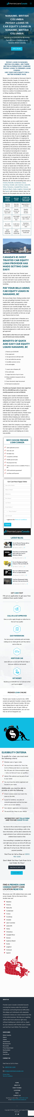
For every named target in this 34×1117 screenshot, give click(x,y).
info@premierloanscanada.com (14, 1071)
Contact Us (17, 1095)
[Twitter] (18, 1114)
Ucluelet (12, 185)
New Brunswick (7, 1043)
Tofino (4, 187)
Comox (24, 182)
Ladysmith (27, 185)
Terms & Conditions (21, 519)
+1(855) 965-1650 (9, 1067)
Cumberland (17, 182)
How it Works (17, 1088)
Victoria (5, 182)
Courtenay (6, 185)
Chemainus (10, 187)
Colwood (25, 189)
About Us (17, 1085)
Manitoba (5, 1052)
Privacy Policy (6, 1074)
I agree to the (17, 519)
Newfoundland (6, 1050)
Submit (7, 524)
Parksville (10, 182)
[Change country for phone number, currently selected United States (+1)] (6, 511)
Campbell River (18, 187)
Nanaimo (8, 901)
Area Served (6, 1054)
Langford (19, 189)
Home (17, 1082)
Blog (17, 1093)
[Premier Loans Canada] (17, 3)
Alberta (5, 1037)
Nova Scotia (6, 1045)
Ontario (5, 1039)
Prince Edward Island (8, 1048)
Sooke (15, 189)
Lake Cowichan (19, 185)
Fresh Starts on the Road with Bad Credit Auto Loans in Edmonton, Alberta (20, 553)
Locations (17, 1090)
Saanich (7, 191)
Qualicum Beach (7, 189)
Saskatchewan (6, 1041)
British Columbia (7, 1035)
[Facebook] (16, 1114)
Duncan (25, 187)
